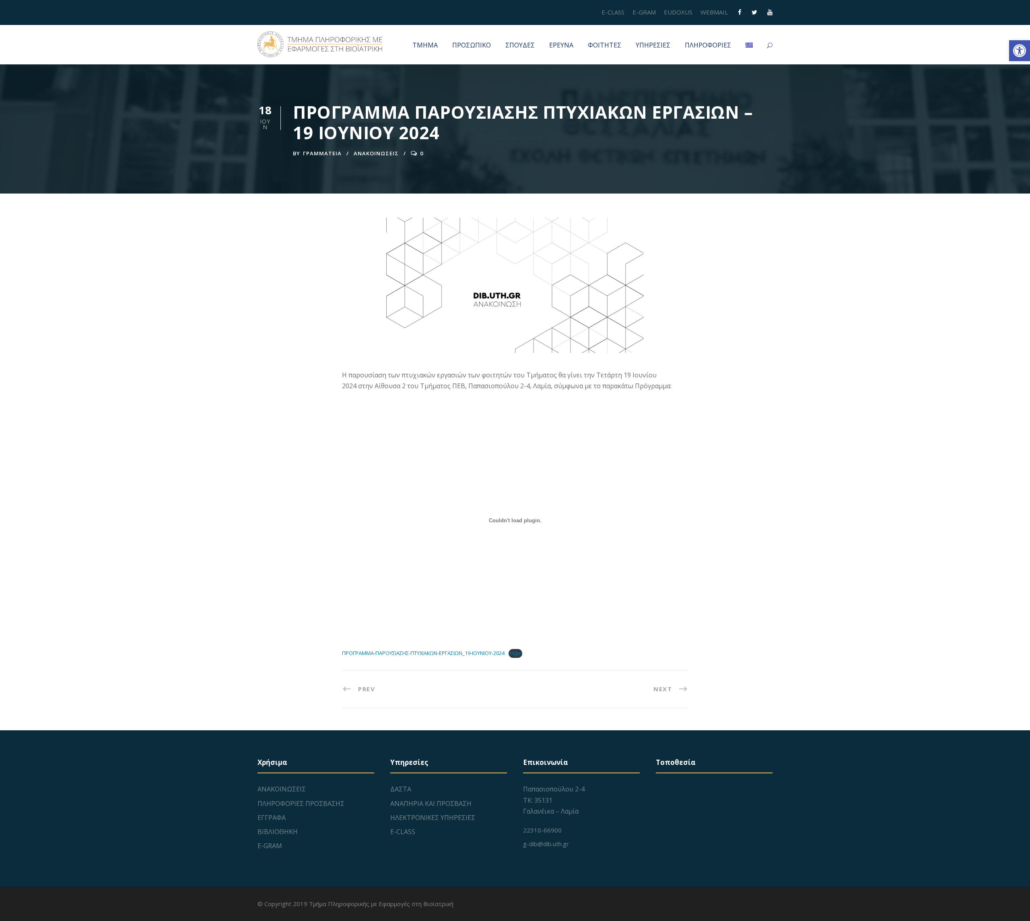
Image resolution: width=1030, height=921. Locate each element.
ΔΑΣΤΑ (400, 789)
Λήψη (515, 653)
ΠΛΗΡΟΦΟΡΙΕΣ (708, 45)
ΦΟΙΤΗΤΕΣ (604, 45)
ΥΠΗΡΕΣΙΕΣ (653, 45)
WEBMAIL (714, 12)
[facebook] (740, 12)
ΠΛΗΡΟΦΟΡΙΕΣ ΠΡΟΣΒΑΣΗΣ (301, 803)
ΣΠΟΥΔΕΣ (520, 45)
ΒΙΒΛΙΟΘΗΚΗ (278, 831)
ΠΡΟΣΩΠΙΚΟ (471, 45)
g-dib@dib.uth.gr (546, 844)
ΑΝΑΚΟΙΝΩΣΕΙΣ (376, 153)
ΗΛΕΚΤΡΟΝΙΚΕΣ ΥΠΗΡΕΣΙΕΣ (432, 817)
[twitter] (754, 12)
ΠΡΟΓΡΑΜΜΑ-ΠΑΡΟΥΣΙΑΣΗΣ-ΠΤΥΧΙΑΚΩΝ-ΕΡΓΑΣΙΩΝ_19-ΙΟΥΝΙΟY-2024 (423, 653)
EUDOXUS (678, 12)
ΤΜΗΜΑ (425, 45)
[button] (1019, 50)
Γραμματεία (322, 153)
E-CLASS (613, 12)
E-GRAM (644, 12)
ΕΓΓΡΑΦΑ (272, 817)
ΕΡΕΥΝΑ (561, 45)
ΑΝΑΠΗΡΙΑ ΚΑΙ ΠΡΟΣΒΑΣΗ (431, 803)
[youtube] (769, 12)
